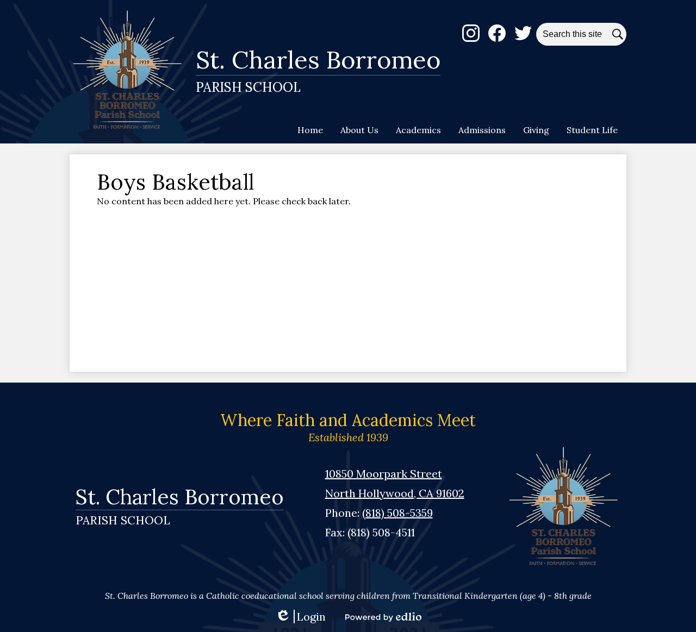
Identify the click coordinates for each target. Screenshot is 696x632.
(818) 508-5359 (397, 513)
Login (300, 616)
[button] (359, 129)
